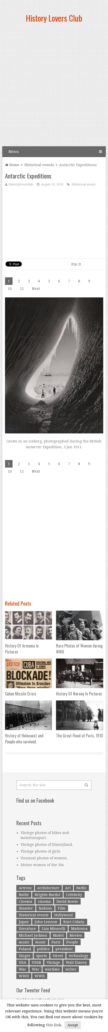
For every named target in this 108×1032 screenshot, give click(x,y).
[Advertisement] (54, 87)
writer (70, 969)
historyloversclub (21, 184)
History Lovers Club (54, 18)
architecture (48, 888)
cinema (44, 901)
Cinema (25, 901)
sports (41, 956)
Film (62, 908)
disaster (26, 908)
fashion (45, 908)
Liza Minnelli (53, 929)
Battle (81, 888)
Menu (14, 152)
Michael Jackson (33, 935)
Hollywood (63, 915)
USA (22, 962)
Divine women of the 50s (42, 865)
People (72, 942)
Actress (25, 888)
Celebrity (74, 895)
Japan (24, 922)
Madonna (79, 929)
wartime (52, 969)
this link (53, 1025)
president (64, 949)
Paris (56, 942)
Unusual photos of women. (44, 858)
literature (27, 929)
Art (68, 888)
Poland (25, 949)
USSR (36, 962)
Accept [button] (73, 1025)
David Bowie (67, 901)
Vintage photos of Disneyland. (47, 845)
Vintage (53, 962)
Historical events (39, 165)
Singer (24, 956)
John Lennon (46, 922)
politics (43, 949)
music (24, 942)
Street (58, 956)
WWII (24, 976)
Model (58, 935)
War (22, 969)
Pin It (76, 264)
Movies (76, 935)
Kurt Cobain (74, 922)
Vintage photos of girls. (41, 851)
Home (13, 165)
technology (78, 956)
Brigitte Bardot (47, 895)
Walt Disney (76, 962)
